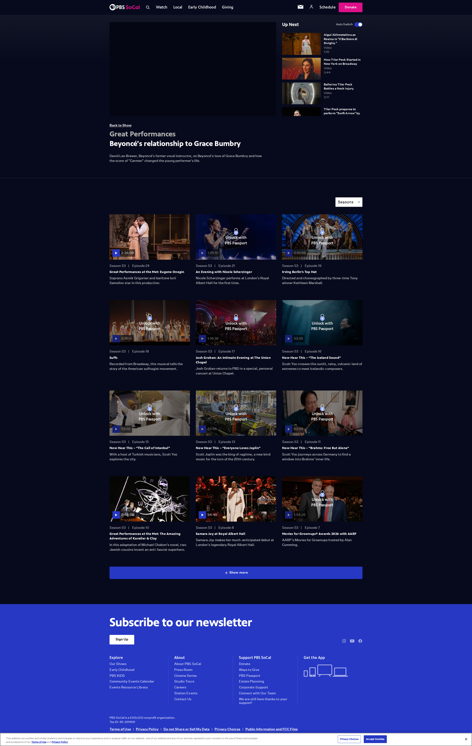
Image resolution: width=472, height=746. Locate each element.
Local (178, 7)
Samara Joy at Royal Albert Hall (220, 534)
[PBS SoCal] (125, 7)
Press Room (183, 670)
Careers (180, 687)
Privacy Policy (147, 729)
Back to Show (121, 125)
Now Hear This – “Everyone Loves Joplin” (228, 448)
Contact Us (183, 699)
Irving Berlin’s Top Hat (299, 272)
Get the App (314, 657)
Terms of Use (120, 729)
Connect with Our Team (257, 693)
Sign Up (122, 639)
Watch (161, 7)
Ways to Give (249, 670)
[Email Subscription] (300, 7)
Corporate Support (253, 687)
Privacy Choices (227, 729)
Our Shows (118, 664)
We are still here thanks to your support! (263, 701)
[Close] (466, 739)
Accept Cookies (375, 739)
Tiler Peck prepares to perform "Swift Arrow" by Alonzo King (342, 113)
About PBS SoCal (187, 664)
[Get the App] (332, 671)
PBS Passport (249, 676)
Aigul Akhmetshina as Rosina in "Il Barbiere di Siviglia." (340, 39)
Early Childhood (202, 7)
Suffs (113, 358)
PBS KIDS (117, 676)
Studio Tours (184, 681)
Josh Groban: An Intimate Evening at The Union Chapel (233, 360)
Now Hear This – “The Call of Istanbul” (140, 448)
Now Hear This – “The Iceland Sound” (311, 358)
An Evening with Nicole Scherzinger (224, 272)
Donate (350, 7)
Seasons (345, 202)
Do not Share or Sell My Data (187, 729)
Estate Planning (251, 681)
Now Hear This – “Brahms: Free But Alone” (315, 448)
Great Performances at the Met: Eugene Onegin (147, 272)
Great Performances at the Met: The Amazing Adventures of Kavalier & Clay (145, 536)
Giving (227, 7)
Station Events (185, 693)
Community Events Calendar (132, 681)
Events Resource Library (129, 687)
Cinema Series (185, 676)
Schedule (328, 7)
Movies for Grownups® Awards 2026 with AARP (319, 534)
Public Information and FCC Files (271, 729)
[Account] (311, 7)
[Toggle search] (148, 7)
